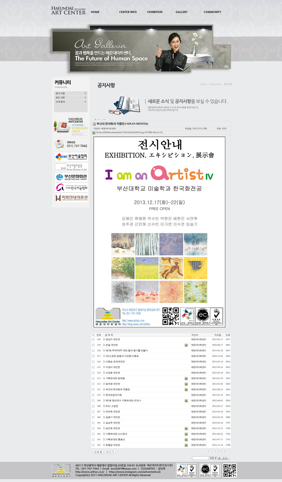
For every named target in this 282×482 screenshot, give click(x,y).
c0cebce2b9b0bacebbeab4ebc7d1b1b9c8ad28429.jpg (119, 132)
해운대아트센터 (198, 339)
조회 (228, 335)
